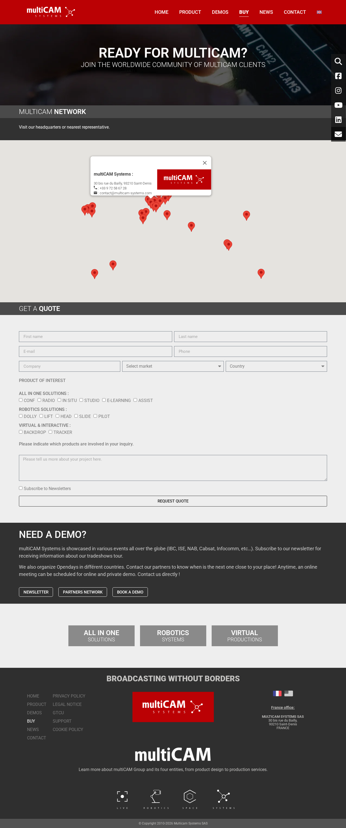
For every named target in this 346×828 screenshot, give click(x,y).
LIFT (48, 416)
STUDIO (91, 400)
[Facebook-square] (338, 76)
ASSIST (145, 400)
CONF (29, 400)
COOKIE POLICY (68, 729)
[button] (145, 213)
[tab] (277, 693)
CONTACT (295, 12)
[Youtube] (338, 105)
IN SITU (69, 400)
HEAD (66, 416)
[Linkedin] (338, 119)
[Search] (338, 61)
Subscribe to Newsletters (47, 488)
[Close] (204, 162)
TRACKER (63, 432)
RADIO (48, 400)
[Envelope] (338, 134)
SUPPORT (62, 721)
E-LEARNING (119, 400)
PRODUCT (190, 12)
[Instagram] (338, 90)
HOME (161, 12)
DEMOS (220, 12)
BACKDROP (35, 432)
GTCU (58, 712)
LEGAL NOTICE (67, 704)
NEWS (266, 12)
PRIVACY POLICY (69, 696)
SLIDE (85, 416)
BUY (244, 12)
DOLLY (30, 416)
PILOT (104, 416)
